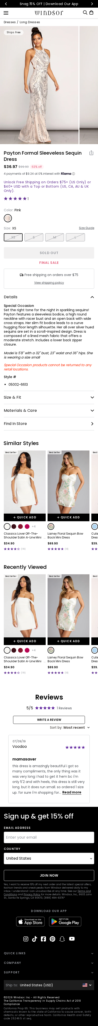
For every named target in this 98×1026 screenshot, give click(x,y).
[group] (39, 85)
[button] (7, 526)
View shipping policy (49, 283)
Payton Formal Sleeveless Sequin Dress (43, 156)
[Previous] (6, 3)
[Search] (85, 12)
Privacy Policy (32, 894)
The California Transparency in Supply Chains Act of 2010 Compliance (42, 1002)
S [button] (34, 237)
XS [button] (13, 237)
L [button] (75, 237)
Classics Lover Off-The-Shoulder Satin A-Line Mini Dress (22, 535)
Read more (71, 792)
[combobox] (70, 727)
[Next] (91, 3)
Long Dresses (30, 22)
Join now (49, 875)
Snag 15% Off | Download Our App (49, 3)
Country (12, 849)
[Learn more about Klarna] (73, 173)
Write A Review (49, 720)
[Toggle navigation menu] (6, 12)
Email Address (17, 828)
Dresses (10, 22)
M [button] (54, 237)
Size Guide (86, 228)
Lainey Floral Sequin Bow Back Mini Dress (65, 535)
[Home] (49, 12)
